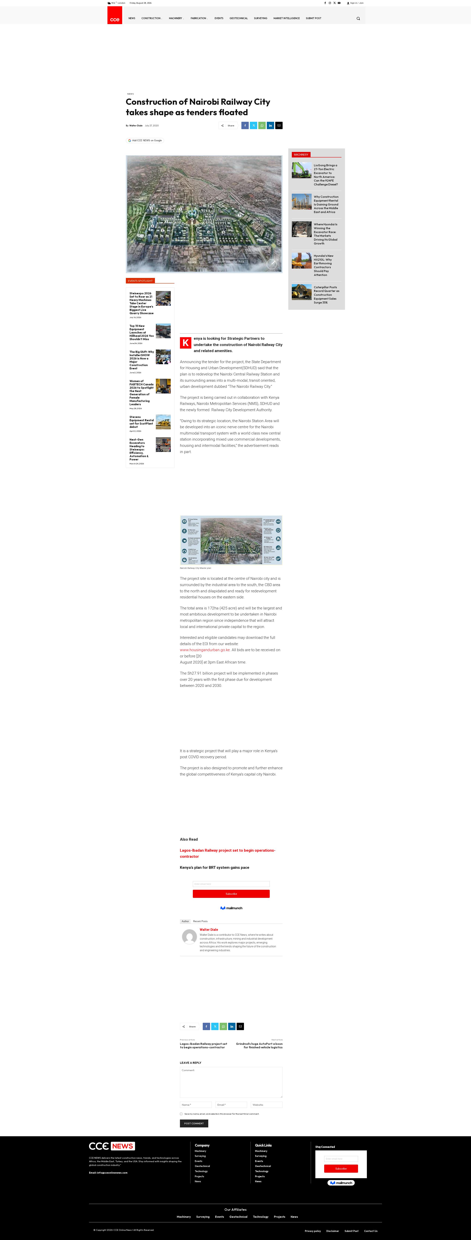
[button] (358, 18)
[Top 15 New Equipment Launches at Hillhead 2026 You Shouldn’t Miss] (163, 331)
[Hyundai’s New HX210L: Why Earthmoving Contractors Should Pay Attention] (302, 261)
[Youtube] (339, 3)
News (130, 94)
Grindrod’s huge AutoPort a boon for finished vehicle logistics (259, 1045)
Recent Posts (200, 921)
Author (185, 921)
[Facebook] (325, 3)
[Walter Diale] (189, 936)
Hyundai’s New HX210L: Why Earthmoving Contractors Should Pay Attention (323, 265)
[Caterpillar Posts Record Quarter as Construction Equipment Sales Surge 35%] (302, 292)
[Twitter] (334, 3)
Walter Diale (136, 125)
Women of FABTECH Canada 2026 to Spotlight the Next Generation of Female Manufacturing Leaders (142, 392)
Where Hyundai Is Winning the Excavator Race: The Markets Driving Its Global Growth (325, 233)
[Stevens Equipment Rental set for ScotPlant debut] (163, 422)
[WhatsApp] (262, 125)
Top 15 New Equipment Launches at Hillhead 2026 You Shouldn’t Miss (142, 332)
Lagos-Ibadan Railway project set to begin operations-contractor (203, 1045)
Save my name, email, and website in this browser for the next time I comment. (222, 1114)
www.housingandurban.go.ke (205, 650)
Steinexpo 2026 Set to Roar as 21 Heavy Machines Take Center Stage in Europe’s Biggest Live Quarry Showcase (142, 303)
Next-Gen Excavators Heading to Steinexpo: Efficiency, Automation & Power (139, 449)
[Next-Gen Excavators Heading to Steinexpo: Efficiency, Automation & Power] (163, 444)
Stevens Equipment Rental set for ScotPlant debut (142, 422)
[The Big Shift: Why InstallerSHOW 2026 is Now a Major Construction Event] (163, 357)
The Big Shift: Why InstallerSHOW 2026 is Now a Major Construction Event (142, 360)
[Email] (279, 125)
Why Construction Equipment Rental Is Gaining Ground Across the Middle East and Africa (326, 204)
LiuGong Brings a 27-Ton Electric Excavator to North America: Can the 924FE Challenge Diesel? (326, 174)
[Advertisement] (204, 64)
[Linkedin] (270, 125)
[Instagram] (329, 3)
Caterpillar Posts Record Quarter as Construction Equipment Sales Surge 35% (326, 294)
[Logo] (114, 19)
